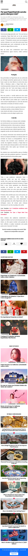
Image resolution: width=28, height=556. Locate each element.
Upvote (6, 244)
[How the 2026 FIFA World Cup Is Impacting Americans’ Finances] (14, 471)
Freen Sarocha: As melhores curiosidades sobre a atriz (14, 365)
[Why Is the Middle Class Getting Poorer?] (14, 504)
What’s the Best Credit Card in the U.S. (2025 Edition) (14, 543)
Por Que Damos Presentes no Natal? (12, 317)
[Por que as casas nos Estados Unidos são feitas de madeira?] (14, 376)
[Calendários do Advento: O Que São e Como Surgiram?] (14, 287)
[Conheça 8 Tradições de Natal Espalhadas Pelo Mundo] (14, 327)
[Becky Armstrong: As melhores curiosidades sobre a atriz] (14, 397)
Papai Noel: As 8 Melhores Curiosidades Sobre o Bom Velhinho (13, 276)
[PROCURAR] (26, 2)
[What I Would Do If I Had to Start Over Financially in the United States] (14, 487)
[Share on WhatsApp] (10, 29)
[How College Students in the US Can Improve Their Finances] (14, 438)
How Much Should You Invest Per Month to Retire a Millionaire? (14, 526)
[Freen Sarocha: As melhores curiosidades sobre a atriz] (14, 355)
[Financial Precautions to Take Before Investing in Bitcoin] (14, 454)
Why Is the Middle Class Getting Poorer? (14, 511)
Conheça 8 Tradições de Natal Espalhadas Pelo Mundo (10, 337)
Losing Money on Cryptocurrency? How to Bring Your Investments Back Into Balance (14, 429)
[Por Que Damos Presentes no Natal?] (14, 308)
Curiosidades (4, 273)
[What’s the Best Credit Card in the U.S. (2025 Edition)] (14, 535)
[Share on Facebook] (4, 29)
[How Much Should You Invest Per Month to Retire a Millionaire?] (14, 519)
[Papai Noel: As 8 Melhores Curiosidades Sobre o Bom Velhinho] (14, 266)
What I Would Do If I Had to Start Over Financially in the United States (14, 495)
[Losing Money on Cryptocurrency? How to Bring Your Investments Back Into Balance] (14, 422)
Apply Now (14, 553)
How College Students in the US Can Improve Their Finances (14, 446)
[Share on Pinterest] (24, 29)
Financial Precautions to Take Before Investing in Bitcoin (14, 462)
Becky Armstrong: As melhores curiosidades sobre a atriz (10, 406)
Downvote (21, 244)
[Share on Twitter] (17, 29)
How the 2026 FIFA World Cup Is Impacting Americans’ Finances (14, 478)
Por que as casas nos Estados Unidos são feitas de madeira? (14, 386)
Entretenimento (21, 362)
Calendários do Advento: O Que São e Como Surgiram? (12, 297)
